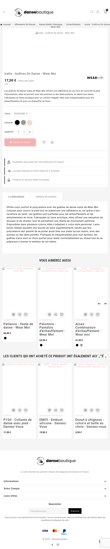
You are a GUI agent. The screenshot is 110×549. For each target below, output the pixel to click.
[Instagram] (58, 545)
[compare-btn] (52, 142)
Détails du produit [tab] (46, 196)
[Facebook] (52, 545)
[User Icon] (97, 12)
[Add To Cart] (13, 314)
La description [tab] (16, 196)
